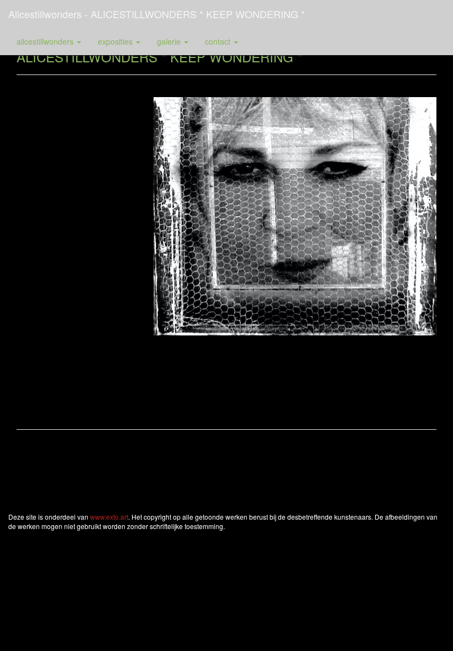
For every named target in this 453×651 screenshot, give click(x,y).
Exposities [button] (116, 41)
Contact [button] (219, 41)
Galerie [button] (170, 41)
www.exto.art (109, 516)
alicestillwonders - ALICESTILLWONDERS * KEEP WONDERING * (156, 14)
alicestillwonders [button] (46, 41)
